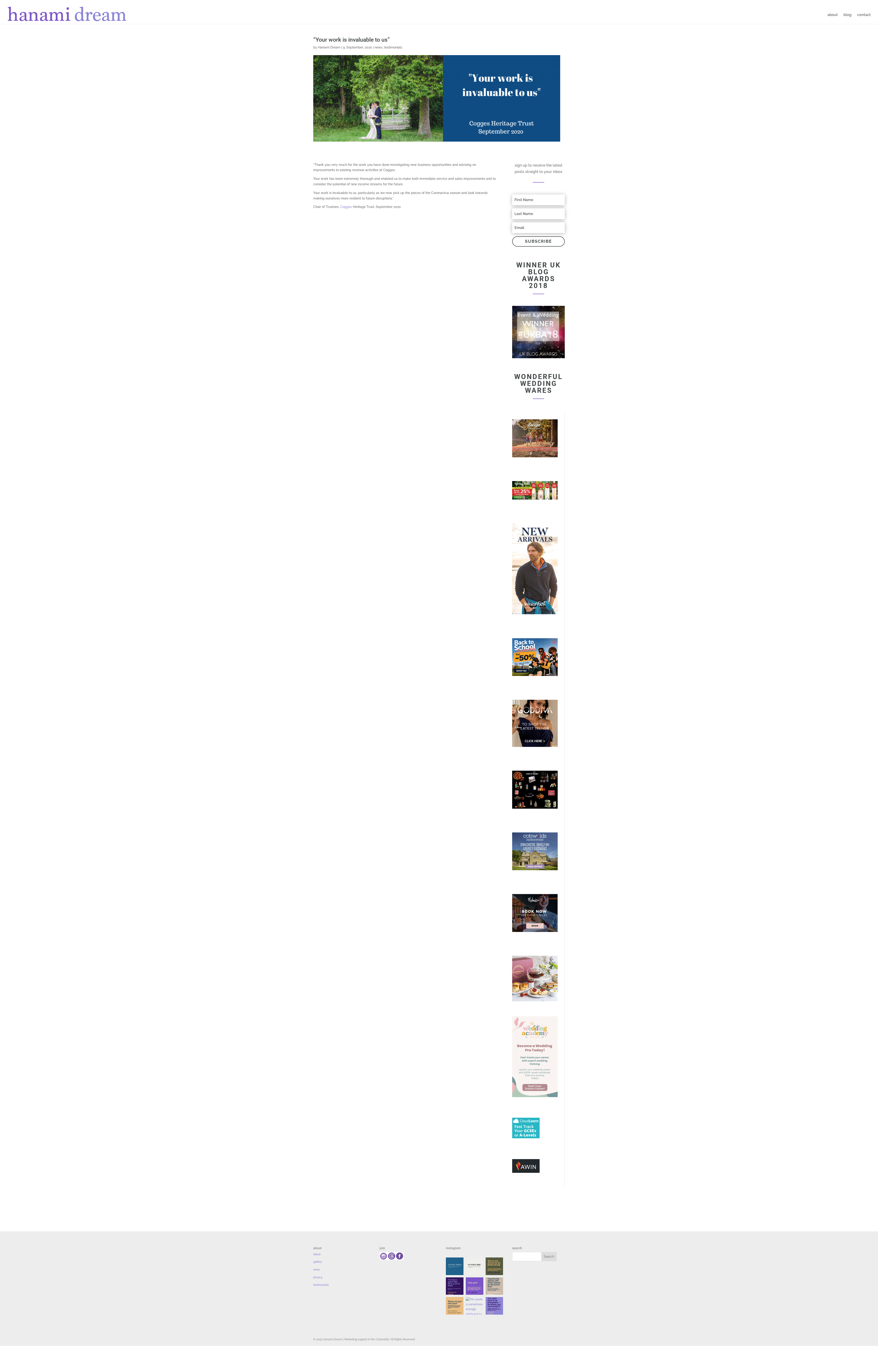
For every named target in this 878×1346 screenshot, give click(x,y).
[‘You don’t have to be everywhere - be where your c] (494, 1306)
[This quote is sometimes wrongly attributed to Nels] (474, 1306)
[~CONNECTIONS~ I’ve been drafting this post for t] (454, 1266)
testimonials (393, 47)
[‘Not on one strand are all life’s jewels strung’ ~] (494, 1266)
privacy (318, 1277)
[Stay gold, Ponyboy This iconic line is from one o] (474, 1286)
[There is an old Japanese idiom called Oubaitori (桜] (454, 1306)
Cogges (346, 207)
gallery (317, 1261)
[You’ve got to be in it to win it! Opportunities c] (494, 1286)
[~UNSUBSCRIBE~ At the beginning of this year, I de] (474, 1266)
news (379, 47)
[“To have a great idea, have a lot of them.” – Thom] (454, 1286)
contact (864, 15)
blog (847, 15)
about (832, 15)
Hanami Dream (329, 47)
